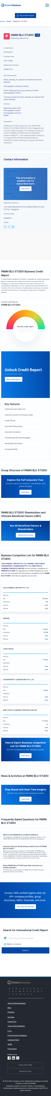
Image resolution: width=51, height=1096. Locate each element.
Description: (8, 121)
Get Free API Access (25, 906)
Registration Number (11, 65)
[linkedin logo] (13, 226)
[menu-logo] (11, 5)
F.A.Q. (10, 1031)
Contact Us (12, 1021)
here (17, 576)
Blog (9, 1008)
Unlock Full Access (25, 535)
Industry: (7, 104)
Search (25, 950)
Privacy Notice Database (17, 1035)
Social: (6, 222)
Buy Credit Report (27, 15)
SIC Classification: (10, 75)
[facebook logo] (5, 226)
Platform (11, 1012)
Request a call (25, 1071)
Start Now (25, 492)
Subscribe (25, 188)
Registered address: (11, 203)
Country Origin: (9, 214)
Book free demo (25, 1065)
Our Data (11, 1017)
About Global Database (17, 1003)
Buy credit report (13, 379)
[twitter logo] (9, 226)
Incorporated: (8, 48)
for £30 (25, 330)
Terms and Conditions (16, 1026)
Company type (9, 56)
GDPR (10, 1044)
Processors (12, 1049)
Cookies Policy (13, 1040)
